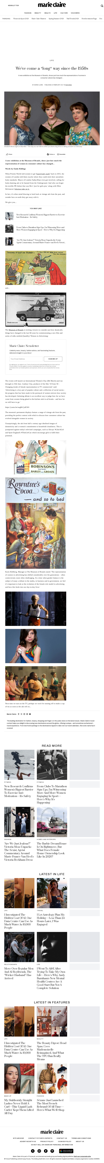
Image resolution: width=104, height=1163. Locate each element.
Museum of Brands (16, 330)
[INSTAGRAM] (24, 714)
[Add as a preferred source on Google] (74, 1151)
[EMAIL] (30, 714)
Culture (64, 13)
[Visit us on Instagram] (39, 1151)
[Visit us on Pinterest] (52, 1151)
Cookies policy (64, 1141)
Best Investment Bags (89, 19)
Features (68, 85)
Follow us (52, 154)
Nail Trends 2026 (73, 19)
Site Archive (18, 1138)
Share (10, 154)
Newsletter (62, 154)
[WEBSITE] (27, 714)
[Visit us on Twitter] (33, 1151)
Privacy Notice (13, 366)
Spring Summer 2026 (56, 19)
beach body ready (43, 174)
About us (80, 1141)
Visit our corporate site (82, 1156)
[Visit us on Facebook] (46, 1151)
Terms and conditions (81, 1138)
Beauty (38, 13)
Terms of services (32, 364)
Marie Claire (38, 85)
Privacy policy (47, 1141)
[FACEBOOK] (18, 714)
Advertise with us (28, 1141)
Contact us (62, 1138)
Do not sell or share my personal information (52, 1145)
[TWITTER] (21, 714)
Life (55, 13)
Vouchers (75, 13)
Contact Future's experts (40, 1138)
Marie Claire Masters (39, 19)
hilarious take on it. (22, 189)
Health (47, 13)
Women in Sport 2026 (21, 19)
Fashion (27, 13)
